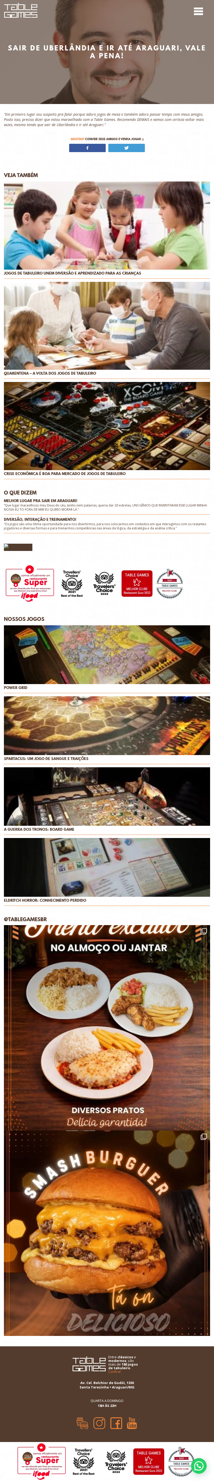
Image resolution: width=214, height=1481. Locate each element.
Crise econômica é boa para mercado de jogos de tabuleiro (65, 473)
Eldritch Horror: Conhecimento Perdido (45, 900)
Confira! (114, 1371)
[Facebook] (116, 1421)
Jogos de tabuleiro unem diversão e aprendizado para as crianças (72, 273)
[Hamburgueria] (82, 1421)
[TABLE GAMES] (20, 9)
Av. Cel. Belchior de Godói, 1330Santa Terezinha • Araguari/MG (107, 1384)
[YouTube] (132, 1421)
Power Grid (15, 687)
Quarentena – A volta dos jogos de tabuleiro (50, 373)
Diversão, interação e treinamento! (40, 519)
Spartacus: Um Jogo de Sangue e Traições (46, 758)
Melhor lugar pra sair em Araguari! (41, 500)
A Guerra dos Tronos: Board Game (39, 829)
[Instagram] (99, 1421)
